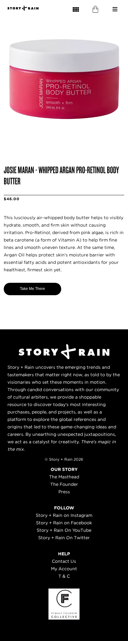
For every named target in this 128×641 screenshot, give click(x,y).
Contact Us (64, 561)
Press (64, 491)
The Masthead (64, 476)
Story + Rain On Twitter (64, 537)
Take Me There (32, 289)
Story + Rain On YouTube (64, 530)
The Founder (64, 484)
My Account (64, 568)
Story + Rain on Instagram (64, 515)
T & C (64, 576)
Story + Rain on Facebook (64, 522)
